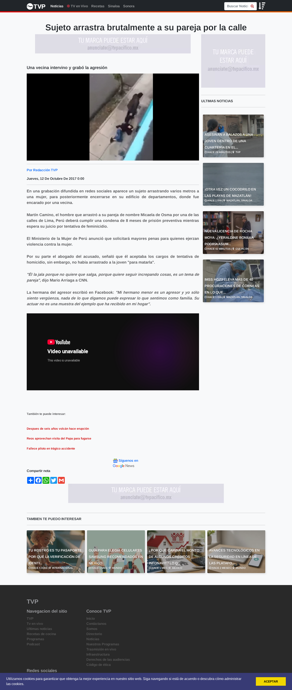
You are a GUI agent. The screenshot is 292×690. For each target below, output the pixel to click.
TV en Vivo (79, 6)
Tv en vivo (35, 623)
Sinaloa (114, 6)
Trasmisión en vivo (101, 649)
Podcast (33, 644)
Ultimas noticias (39, 629)
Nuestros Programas (102, 644)
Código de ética (98, 664)
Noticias (56, 6)
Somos (91, 629)
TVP (30, 618)
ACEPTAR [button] (271, 681)
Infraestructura (98, 654)
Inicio (90, 618)
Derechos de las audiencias (108, 659)
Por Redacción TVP (42, 170)
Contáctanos (96, 623)
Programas (35, 639)
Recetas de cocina (41, 634)
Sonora (128, 6)
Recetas (98, 6)
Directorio (94, 634)
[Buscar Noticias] (252, 6)
